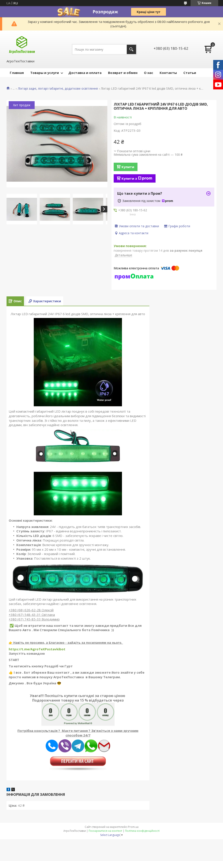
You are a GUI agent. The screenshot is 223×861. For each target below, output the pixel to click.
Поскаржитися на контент (105, 831)
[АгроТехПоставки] (22, 44)
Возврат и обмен (122, 72)
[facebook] (8, 790)
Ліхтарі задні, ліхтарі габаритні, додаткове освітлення (58, 89)
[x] (13, 790)
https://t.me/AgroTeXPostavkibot (37, 649)
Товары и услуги (44, 72)
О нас (148, 72)
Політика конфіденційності (142, 831)
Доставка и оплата (84, 72)
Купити (128, 167)
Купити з (129, 178)
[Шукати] (131, 49)
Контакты (168, 72)
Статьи (189, 72)
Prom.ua (133, 827)
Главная (17, 72)
